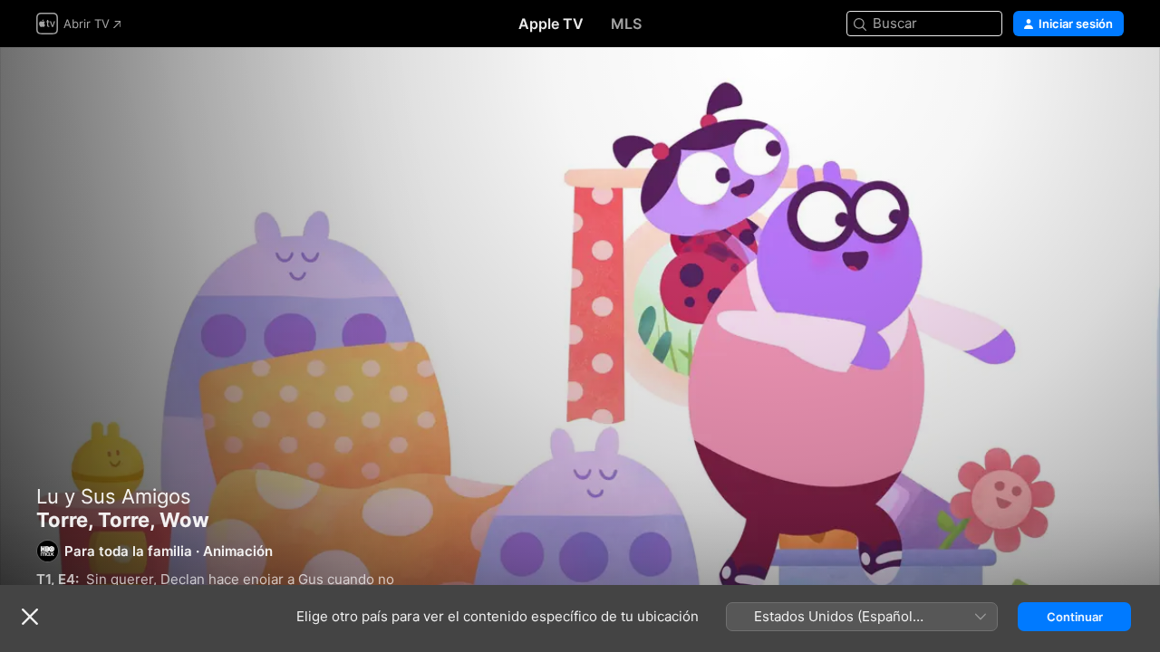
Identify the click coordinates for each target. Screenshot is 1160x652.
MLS (626, 23)
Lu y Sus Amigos (113, 496)
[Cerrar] (30, 617)
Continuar (1075, 616)
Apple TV (551, 23)
